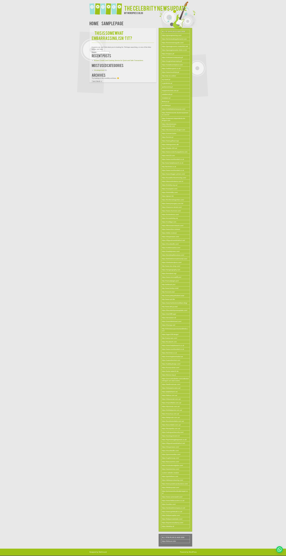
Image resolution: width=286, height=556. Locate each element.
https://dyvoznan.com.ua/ (171, 406)
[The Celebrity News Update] (106, 7)
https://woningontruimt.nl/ (171, 436)
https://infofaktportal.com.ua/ (172, 410)
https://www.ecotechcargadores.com (174, 152)
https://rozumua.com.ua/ (170, 414)
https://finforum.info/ (169, 541)
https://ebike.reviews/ (169, 233)
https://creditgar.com (169, 222)
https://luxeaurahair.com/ (170, 367)
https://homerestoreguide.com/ (173, 43)
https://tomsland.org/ (169, 273)
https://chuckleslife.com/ (170, 244)
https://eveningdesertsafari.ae (172, 356)
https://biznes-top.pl (169, 375)
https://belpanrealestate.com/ (172, 519)
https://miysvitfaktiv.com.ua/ (171, 403)
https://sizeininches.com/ (170, 469)
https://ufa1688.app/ (169, 314)
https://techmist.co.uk (169, 353)
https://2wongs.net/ (168, 325)
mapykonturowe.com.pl (170, 90)
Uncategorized (99, 70)
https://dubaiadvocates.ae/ (171, 388)
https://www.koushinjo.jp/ (170, 72)
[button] (279, 549)
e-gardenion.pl (167, 83)
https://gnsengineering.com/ (172, 35)
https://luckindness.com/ (170, 214)
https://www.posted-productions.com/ (175, 484)
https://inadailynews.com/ (171, 251)
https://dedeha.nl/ (168, 526)
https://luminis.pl (167, 137)
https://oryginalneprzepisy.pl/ (172, 61)
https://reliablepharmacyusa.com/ (173, 109)
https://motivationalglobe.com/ (172, 465)
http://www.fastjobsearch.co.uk (172, 163)
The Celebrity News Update (155, 7)
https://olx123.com (168, 155)
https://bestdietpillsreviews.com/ (173, 255)
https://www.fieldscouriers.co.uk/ (173, 500)
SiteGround (103, 552)
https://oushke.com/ (169, 504)
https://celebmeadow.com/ (171, 248)
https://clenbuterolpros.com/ (172, 262)
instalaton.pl (166, 98)
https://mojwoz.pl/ (168, 54)
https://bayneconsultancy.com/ (172, 523)
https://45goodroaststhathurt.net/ (173, 240)
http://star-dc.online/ (169, 76)
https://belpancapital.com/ (171, 515)
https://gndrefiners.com (170, 476)
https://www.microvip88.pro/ (171, 277)
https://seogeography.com (171, 270)
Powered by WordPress (188, 552)
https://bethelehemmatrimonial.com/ (174, 259)
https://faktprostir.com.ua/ (171, 417)
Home (94, 23)
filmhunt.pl (165, 101)
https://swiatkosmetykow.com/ (172, 65)
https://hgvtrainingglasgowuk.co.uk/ (174, 439)
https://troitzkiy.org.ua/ (169, 185)
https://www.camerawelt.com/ (172, 497)
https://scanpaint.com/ (169, 189)
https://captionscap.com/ (170, 458)
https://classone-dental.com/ (172, 207)
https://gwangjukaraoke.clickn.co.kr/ (174, 50)
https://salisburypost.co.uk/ (171, 68)
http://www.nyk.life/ (168, 299)
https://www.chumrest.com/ (171, 211)
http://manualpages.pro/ (170, 281)
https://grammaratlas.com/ (171, 454)
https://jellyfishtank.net (170, 392)
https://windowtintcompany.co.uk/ (173, 508)
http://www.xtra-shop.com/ (171, 266)
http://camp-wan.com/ (169, 338)
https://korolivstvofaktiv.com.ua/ (173, 421)
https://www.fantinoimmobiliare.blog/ (174, 303)
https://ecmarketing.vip (170, 218)
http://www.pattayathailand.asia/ (173, 295)
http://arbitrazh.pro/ (168, 284)
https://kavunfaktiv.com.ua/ (171, 425)
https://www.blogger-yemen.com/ (173, 174)
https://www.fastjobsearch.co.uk (173, 345)
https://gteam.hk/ (168, 196)
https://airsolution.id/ (169, 318)
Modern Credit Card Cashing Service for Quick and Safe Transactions (118, 60)
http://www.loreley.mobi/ (170, 288)
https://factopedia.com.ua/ (171, 428)
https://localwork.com (169, 342)
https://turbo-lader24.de (170, 371)
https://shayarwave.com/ (170, 236)
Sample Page (112, 23)
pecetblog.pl (166, 105)
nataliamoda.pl (167, 94)
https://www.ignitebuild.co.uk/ (172, 511)
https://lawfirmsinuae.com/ (171, 384)
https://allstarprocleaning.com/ (172, 480)
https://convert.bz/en (169, 133)
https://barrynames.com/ (170, 462)
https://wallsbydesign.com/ (171, 364)
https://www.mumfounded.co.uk (173, 159)
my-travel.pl (166, 79)
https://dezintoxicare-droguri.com (173, 130)
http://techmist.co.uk (169, 166)
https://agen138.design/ (170, 334)
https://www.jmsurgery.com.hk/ (172, 203)
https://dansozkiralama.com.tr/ (172, 181)
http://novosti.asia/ (168, 292)
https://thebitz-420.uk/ (169, 148)
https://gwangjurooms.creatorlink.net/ (175, 46)
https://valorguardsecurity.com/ (173, 432)
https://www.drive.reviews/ (171, 229)
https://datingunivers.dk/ (170, 144)
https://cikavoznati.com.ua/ (171, 399)
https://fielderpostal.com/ (170, 487)
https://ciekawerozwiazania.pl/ (172, 57)
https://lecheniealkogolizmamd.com (174, 39)
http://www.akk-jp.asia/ (170, 306)
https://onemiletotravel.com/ (171, 321)
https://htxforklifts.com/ (170, 192)
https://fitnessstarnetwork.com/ (172, 225)
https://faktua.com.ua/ (169, 395)
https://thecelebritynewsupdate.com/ (174, 310)
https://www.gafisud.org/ (170, 141)
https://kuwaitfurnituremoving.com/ (174, 178)
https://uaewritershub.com (171, 360)
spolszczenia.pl (167, 87)
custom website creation (170, 473)
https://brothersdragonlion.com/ (173, 200)
